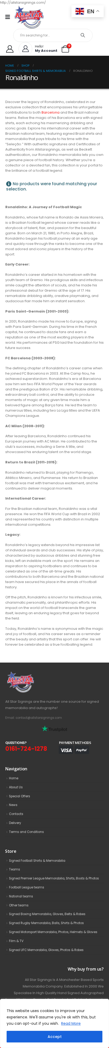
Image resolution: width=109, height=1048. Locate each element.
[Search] (83, 35)
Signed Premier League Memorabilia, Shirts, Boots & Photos (54, 878)
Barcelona (51, 112)
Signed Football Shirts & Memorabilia (37, 861)
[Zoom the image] (32, 674)
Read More (71, 1023)
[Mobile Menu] (9, 16)
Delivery (15, 823)
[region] (54, 1023)
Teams (14, 869)
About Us (16, 787)
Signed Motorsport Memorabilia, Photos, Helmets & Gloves (53, 932)
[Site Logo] (29, 17)
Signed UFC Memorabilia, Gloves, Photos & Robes (46, 950)
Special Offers (19, 796)
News (13, 805)
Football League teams (26, 887)
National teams (21, 896)
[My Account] (9, 49)
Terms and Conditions (26, 832)
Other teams (19, 905)
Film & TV (16, 941)
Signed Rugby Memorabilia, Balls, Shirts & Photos (46, 923)
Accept (55, 1036)
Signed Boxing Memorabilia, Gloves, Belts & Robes (47, 914)
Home (13, 778)
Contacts (16, 814)
